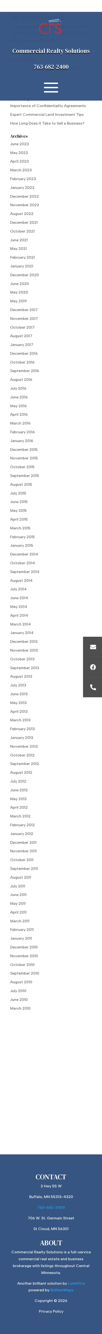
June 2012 (19, 790)
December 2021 (24, 222)
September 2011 (24, 868)
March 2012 (20, 816)
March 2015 (20, 528)
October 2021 (22, 231)
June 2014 (19, 598)
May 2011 (18, 903)
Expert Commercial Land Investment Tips (47, 114)
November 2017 (24, 318)
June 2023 (19, 144)
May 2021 (18, 248)
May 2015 (18, 510)
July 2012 (18, 781)
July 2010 (18, 991)
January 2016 (21, 440)
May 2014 (18, 606)
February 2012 (22, 825)
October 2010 (22, 964)
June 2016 (19, 397)
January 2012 (21, 833)
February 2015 (22, 537)
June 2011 (18, 894)
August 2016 (21, 379)
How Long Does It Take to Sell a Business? (47, 123)
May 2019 (18, 301)
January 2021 (21, 266)
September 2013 (24, 668)
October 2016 (22, 362)
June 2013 (19, 694)
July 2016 (18, 388)
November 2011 (23, 851)
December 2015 (24, 449)
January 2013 (21, 737)
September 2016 (24, 370)
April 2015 (19, 519)
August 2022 (21, 213)
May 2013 (18, 702)
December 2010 (24, 947)
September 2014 (24, 571)
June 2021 (19, 240)
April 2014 (19, 615)
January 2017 (21, 344)
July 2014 (18, 589)
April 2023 (19, 161)
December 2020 (24, 275)
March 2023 (21, 170)
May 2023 (19, 152)
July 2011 (17, 886)
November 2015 (24, 458)
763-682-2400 (51, 67)
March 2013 (20, 720)
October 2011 (21, 860)
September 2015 (24, 475)
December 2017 (24, 310)
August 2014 (21, 580)
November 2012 (24, 746)
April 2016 (19, 414)
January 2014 (21, 632)
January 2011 (21, 938)
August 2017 (21, 336)
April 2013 (19, 711)
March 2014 (20, 624)
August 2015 (21, 484)
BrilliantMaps (62, 1290)
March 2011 (19, 921)
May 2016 (18, 406)
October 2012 (22, 755)
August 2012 (21, 772)
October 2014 (22, 563)
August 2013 (21, 676)
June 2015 (19, 501)
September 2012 (24, 763)
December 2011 (23, 842)
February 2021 (22, 257)
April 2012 (19, 807)
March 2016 (20, 423)
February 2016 (22, 432)
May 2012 (18, 799)
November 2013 (24, 650)
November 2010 (24, 956)
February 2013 (22, 729)
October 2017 (22, 327)
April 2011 (18, 912)
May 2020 (19, 292)
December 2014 (24, 554)
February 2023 (23, 179)
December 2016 (24, 353)
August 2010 (21, 982)
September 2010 (24, 973)
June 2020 (19, 283)
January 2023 (22, 187)
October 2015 (22, 467)
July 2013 (18, 685)
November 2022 (24, 205)
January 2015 (21, 545)
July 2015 (18, 493)
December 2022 (24, 196)
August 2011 (20, 877)
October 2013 (22, 659)
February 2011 (22, 929)
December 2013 (24, 641)
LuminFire (76, 1283)
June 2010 (19, 999)
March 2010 (20, 1008)
